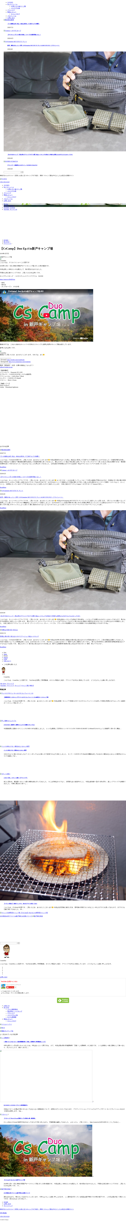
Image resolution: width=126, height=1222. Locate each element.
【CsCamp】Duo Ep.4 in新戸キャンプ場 (14, 1180)
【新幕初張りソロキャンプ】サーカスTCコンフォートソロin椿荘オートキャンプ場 (26, 697)
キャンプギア (11, 197)
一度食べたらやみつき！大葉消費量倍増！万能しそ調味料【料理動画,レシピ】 (25, 1041)
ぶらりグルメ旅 (12, 1015)
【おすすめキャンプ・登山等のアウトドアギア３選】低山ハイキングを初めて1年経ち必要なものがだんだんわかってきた (40, 154)
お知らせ (7, 1005)
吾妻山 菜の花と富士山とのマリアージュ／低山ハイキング (19, 636)
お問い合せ (7, 201)
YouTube (3, 685)
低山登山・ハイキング (14, 1011)
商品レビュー (8, 195)
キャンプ (18, 685)
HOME (6, 1202)
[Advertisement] (55, 225)
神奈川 (31, 685)
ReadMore (3, 467)
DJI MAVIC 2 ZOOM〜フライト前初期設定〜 (16, 1105)
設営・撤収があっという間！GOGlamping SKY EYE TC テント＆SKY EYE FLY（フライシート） (33, 45)
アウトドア (7, 193)
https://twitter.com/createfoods (15, 360)
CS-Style (3, 1213)
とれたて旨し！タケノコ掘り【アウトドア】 (16, 777)
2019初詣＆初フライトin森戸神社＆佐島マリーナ (17, 1193)
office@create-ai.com (6, 367)
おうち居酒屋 (11, 1017)
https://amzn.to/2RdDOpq (7, 279)
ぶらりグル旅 (11, 191)
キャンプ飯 (25, 685)
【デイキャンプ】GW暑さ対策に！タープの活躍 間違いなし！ (24, 34)
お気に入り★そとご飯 (14, 189)
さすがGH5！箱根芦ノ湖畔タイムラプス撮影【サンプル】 (19, 724)
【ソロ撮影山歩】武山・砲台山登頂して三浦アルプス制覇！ (23, 23)
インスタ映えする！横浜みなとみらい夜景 (15, 750)
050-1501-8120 (4, 182)
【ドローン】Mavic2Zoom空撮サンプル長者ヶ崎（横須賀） (20, 1118)
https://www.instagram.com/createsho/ (20, 361)
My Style (3, 683)
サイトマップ (8, 1206)
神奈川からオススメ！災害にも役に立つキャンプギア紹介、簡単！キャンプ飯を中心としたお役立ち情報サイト (37, 1209)
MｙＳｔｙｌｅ (9, 187)
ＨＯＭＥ (7, 185)
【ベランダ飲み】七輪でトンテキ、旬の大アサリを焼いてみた (20, 903)
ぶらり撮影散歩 (12, 1009)
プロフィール (8, 199)
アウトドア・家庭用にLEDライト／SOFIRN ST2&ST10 (22, 165)
